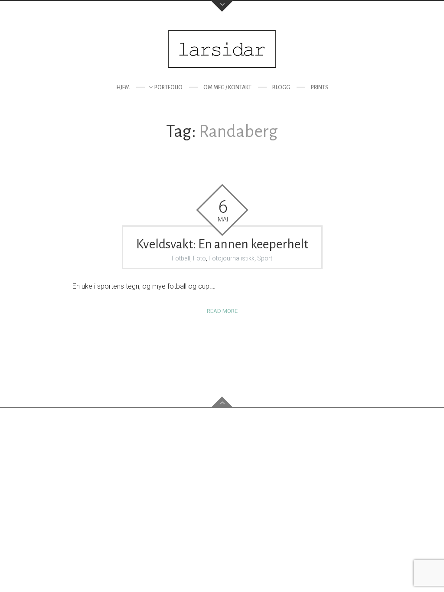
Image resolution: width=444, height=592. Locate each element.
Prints (319, 88)
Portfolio (168, 88)
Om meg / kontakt (227, 88)
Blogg (281, 88)
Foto (199, 258)
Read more (222, 311)
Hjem (123, 88)
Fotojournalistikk (232, 258)
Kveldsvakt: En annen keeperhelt (222, 244)
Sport (264, 258)
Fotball (181, 258)
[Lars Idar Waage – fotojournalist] (222, 49)
